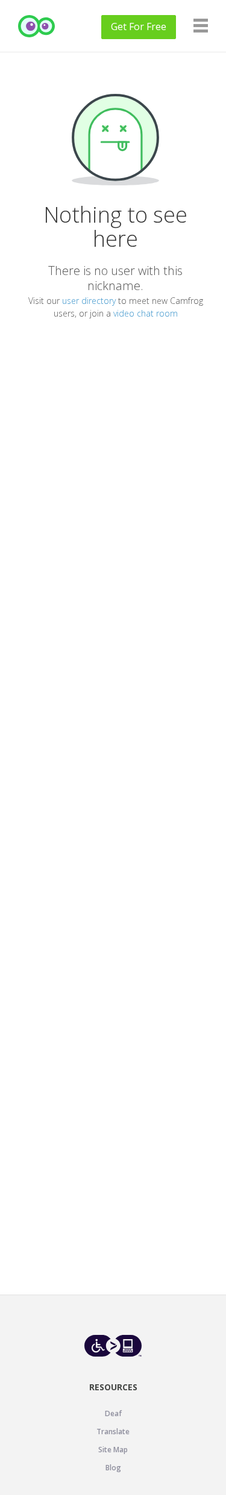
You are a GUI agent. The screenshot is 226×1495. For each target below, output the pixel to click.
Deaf (113, 1413)
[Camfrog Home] (36, 26)
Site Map (113, 1449)
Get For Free (138, 26)
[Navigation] (200, 25)
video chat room (145, 313)
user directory (89, 300)
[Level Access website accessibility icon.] (113, 1345)
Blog (113, 1467)
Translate (113, 1431)
